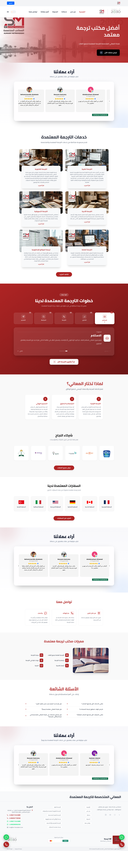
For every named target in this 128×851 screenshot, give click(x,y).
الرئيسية (82, 12)
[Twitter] (119, 815)
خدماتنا (64, 12)
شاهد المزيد (64, 274)
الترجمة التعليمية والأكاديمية (54, 823)
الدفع (10, 3)
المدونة (55, 12)
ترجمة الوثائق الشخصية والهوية (53, 819)
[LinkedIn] (105, 815)
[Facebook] (110, 815)
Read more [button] (94, 773)
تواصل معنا (33, 12)
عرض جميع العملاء (64, 467)
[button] (109, 101)
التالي (21, 351)
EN (8, 12)
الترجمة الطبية (57, 807)
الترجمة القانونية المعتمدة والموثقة (52, 811)
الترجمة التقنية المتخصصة (54, 815)
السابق (106, 351)
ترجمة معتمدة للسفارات (55, 827)
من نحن (73, 12)
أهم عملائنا (45, 12)
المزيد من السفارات (64, 518)
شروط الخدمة (10, 849)
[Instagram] (115, 815)
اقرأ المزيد (87, 185)
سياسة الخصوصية (18, 849)
